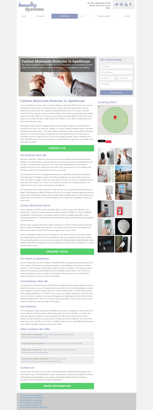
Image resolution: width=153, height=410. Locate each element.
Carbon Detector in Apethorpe (31, 400)
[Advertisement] (76, 38)
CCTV (83, 16)
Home (24, 16)
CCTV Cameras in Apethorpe (31, 403)
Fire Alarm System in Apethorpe (32, 398)
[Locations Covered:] (19, 2)
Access (127, 16)
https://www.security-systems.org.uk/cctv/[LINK (64, 343)
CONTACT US (57, 148)
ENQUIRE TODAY (57, 251)
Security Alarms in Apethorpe (31, 395)
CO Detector (64, 16)
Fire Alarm (40, 16)
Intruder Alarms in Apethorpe (31, 405)
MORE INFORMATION (57, 386)
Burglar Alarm (104, 16)
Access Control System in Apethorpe (33, 407)
